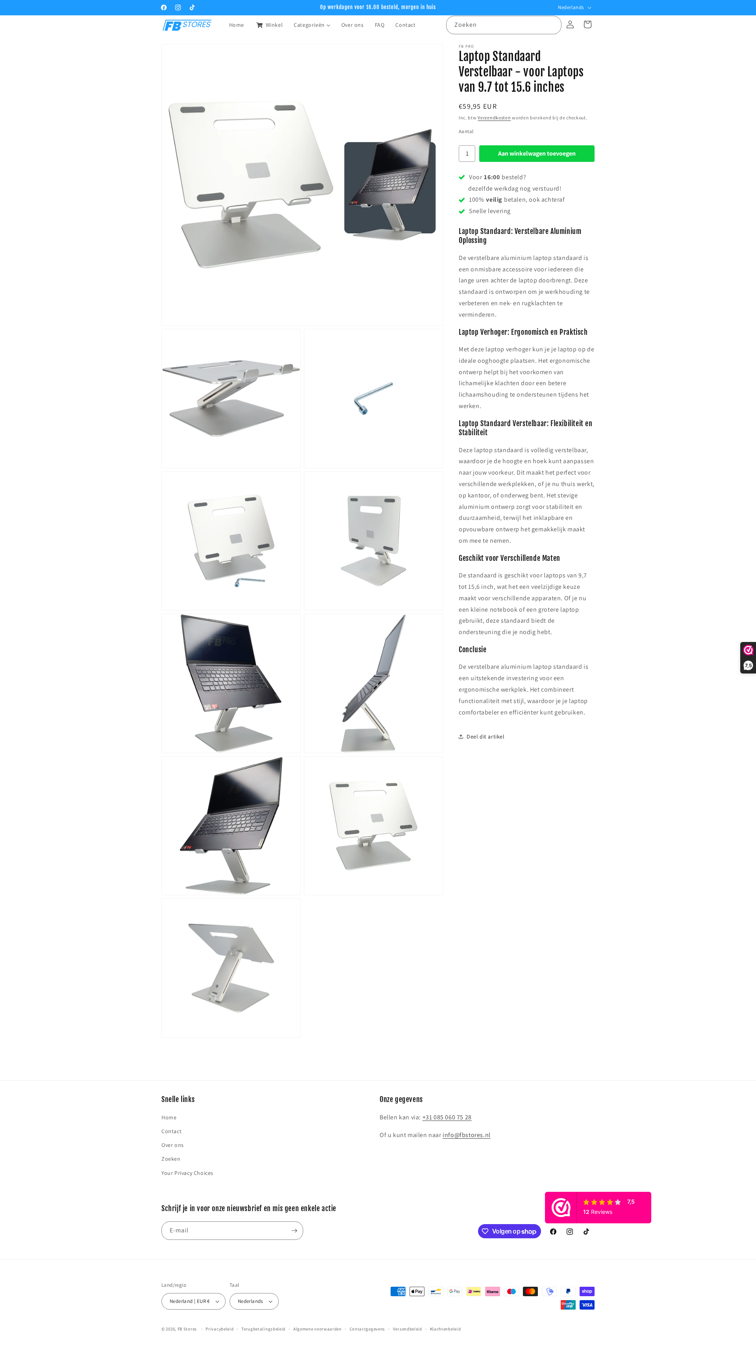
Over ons (172, 1145)
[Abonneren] (294, 1230)
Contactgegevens (367, 1328)
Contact (171, 1131)
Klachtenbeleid (445, 1328)
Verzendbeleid (407, 1328)
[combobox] (504, 25)
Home (168, 1117)
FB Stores (187, 1329)
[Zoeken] (552, 24)
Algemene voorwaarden (317, 1328)
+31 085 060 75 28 (447, 1117)
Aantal (466, 131)
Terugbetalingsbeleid (263, 1328)
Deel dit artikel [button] (486, 736)
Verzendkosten (494, 118)
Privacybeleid (219, 1328)
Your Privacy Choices (187, 1172)
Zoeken (171, 1159)
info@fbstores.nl (467, 1135)
